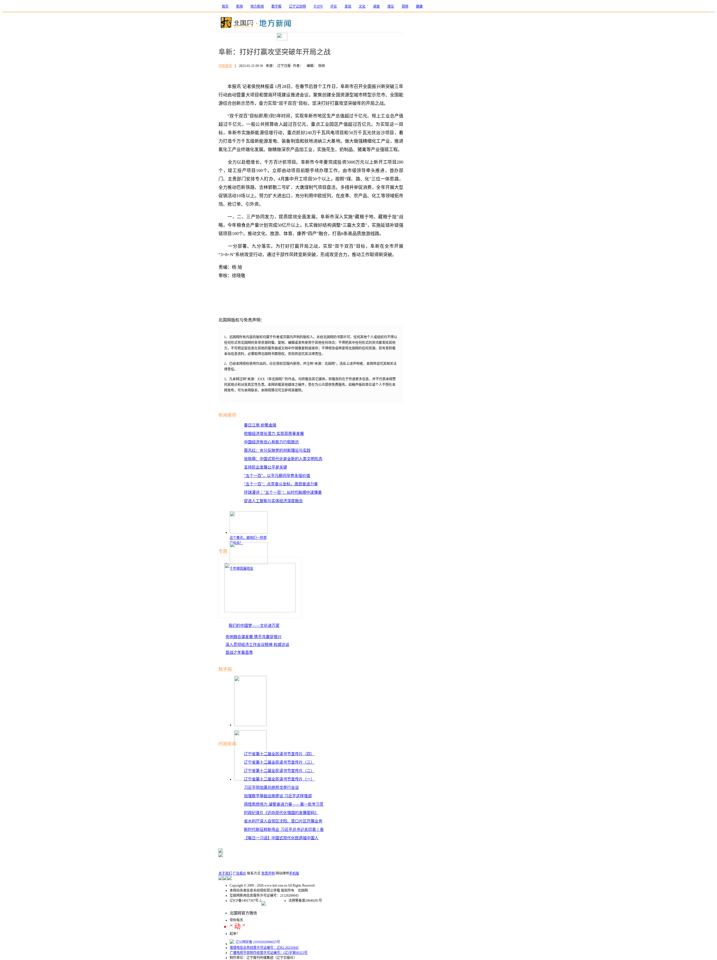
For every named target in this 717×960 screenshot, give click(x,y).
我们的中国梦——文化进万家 (254, 625)
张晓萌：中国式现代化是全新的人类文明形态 (283, 459)
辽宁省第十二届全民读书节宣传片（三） (279, 762)
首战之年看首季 (239, 652)
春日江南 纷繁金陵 (260, 425)
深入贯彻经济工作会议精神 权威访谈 (257, 645)
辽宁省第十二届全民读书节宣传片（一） (279, 779)
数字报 (276, 6)
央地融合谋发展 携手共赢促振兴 (253, 637)
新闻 (239, 6)
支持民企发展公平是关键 (265, 467)
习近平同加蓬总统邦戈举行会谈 (271, 787)
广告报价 (239, 873)
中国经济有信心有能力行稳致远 (271, 442)
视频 (405, 6)
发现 (347, 6)
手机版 (294, 873)
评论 (333, 6)
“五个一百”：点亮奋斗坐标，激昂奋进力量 (281, 484)
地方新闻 (257, 6)
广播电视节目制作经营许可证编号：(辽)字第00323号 (269, 953)
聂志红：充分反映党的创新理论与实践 (277, 450)
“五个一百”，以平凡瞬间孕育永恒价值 (277, 476)
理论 (390, 6)
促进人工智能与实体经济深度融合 (273, 501)
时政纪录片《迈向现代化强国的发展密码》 (281, 813)
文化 (362, 6)
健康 (419, 6)
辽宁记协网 (297, 6)
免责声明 (268, 873)
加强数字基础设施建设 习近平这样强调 (278, 796)
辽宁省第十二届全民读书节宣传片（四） (279, 754)
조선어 (318, 6)
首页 (225, 6)
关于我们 (225, 873)
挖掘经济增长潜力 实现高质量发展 (274, 434)
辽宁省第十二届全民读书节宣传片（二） (279, 771)
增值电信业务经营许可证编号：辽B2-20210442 (264, 948)
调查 (376, 6)
